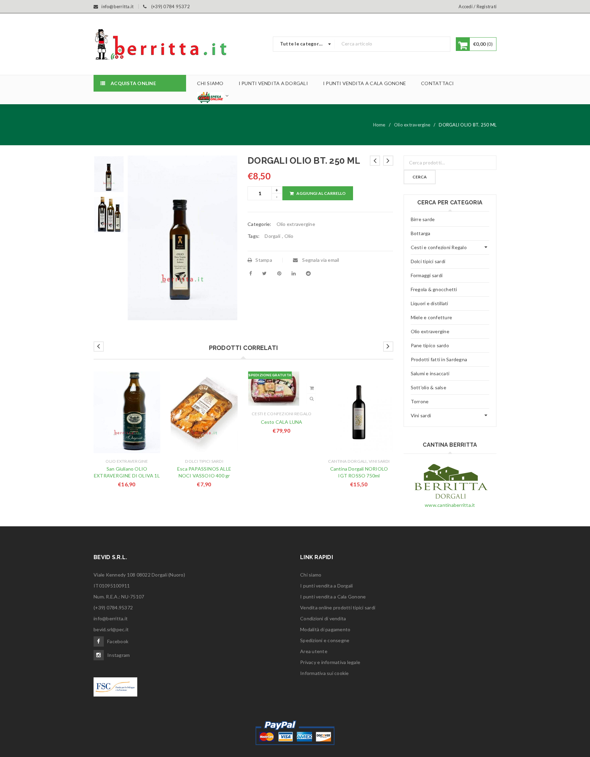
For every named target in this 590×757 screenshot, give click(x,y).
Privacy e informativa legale (330, 662)
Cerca (419, 176)
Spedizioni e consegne (324, 640)
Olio (289, 236)
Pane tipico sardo (430, 345)
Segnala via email (320, 260)
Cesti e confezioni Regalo (281, 413)
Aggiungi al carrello (321, 193)
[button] (312, 388)
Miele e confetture (431, 317)
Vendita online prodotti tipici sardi (337, 607)
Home (379, 124)
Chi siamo (310, 575)
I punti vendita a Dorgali (326, 586)
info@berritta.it (111, 618)
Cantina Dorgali (347, 461)
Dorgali (272, 236)
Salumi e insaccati (430, 373)
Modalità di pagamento (325, 629)
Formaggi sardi (427, 275)
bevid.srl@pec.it (111, 629)
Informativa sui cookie (324, 673)
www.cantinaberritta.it (450, 505)
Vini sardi (379, 461)
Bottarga (421, 233)
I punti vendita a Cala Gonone (333, 596)
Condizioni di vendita (323, 618)
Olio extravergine (412, 124)
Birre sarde (423, 219)
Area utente (313, 651)
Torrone (420, 401)
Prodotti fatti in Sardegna (439, 359)
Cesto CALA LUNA (282, 422)
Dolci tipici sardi (204, 461)
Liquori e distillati (429, 303)
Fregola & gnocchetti (434, 289)
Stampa (263, 260)
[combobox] (304, 44)
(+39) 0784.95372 (113, 607)
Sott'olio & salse (428, 387)
